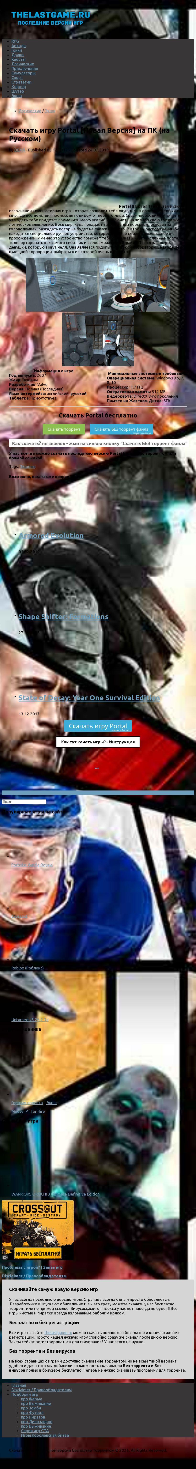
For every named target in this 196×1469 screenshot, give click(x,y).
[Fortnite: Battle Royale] (30, 856)
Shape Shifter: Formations (64, 616)
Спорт (17, 77)
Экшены (27, 466)
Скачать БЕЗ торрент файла (123, 430)
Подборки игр (24, 1394)
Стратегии (21, 82)
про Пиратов (33, 1417)
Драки (17, 54)
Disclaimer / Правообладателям (34, 1276)
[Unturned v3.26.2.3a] (30, 1011)
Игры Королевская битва (45, 1435)
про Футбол (32, 1412)
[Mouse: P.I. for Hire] (73, 1094)
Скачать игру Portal (99, 727)
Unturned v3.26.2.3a (30, 1019)
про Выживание (36, 1403)
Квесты (18, 59)
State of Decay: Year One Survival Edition (89, 698)
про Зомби (31, 1408)
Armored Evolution (51, 535)
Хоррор (18, 86)
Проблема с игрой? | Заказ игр (32, 1267)
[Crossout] (30, 907)
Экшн (16, 95)
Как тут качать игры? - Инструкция (98, 742)
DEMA (19, 150)
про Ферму (31, 1399)
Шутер (17, 91)
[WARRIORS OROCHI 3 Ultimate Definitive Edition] (73, 1185)
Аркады (18, 45)
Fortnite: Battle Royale (32, 864)
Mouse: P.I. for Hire (28, 1111)
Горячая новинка (27, 1102)
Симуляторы (23, 73)
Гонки (16, 50)
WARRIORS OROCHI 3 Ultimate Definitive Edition (55, 1194)
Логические (22, 63)
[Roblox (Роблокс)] (30, 959)
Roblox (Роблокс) (27, 968)
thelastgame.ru (58, 1332)
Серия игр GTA (35, 1430)
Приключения (24, 68)
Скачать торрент (64, 429)
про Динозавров (36, 1421)
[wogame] (38, 1258)
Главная (18, 1385)
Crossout (19, 916)
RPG (15, 41)
